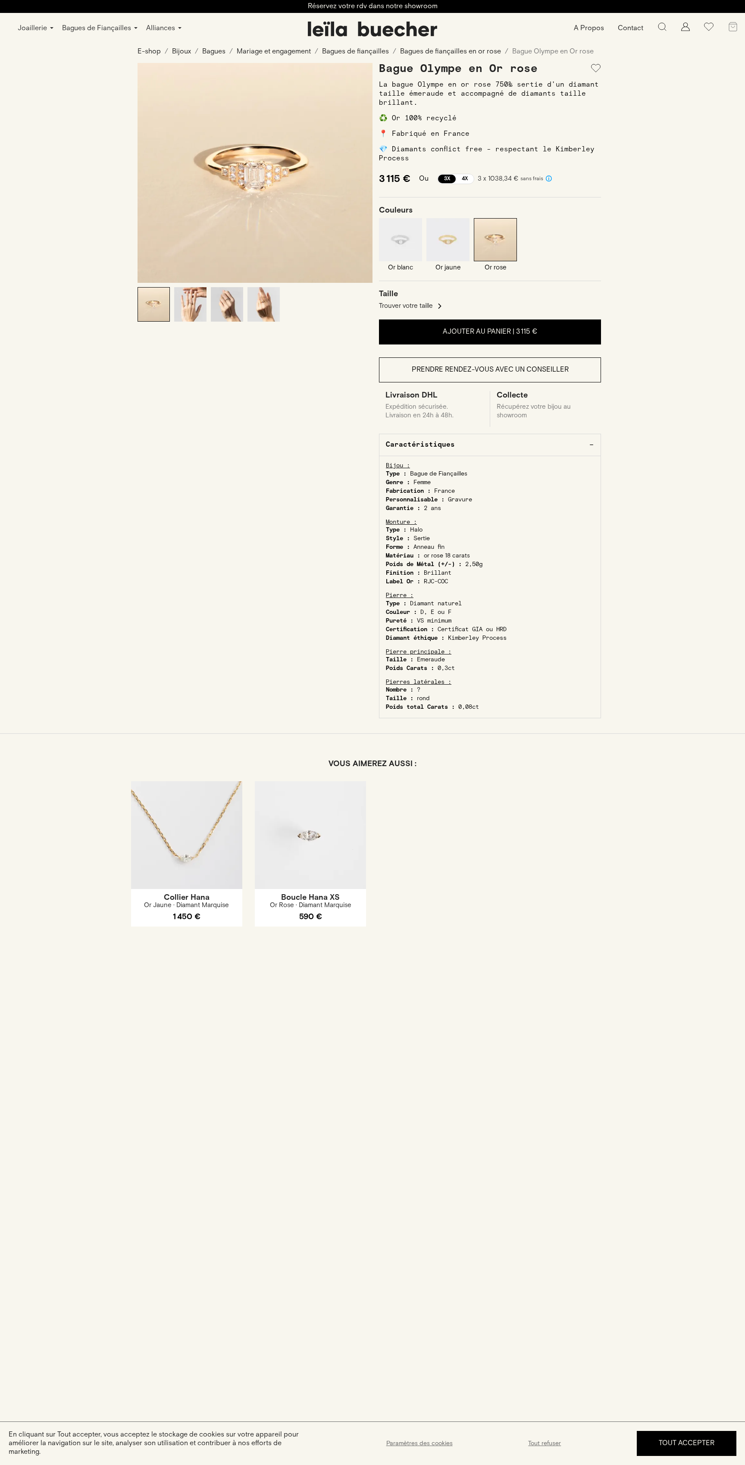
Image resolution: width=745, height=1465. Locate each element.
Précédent (150, 173)
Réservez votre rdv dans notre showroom (373, 6)
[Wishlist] (709, 29)
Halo (416, 530)
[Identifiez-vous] (685, 29)
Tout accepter (686, 1443)
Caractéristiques (420, 444)
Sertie (421, 538)
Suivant (359, 173)
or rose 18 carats (447, 556)
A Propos (589, 28)
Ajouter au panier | (490, 331)
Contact (630, 28)
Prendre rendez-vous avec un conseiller (490, 369)
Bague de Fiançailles (438, 474)
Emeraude (431, 660)
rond (423, 698)
